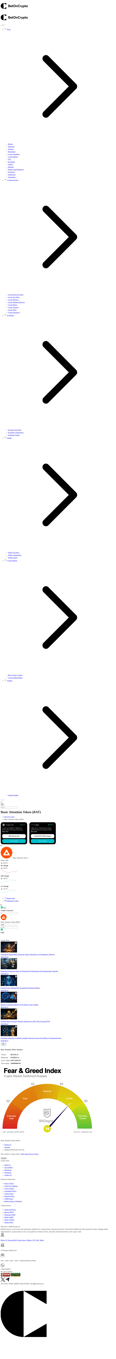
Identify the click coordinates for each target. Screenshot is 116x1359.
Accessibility (8, 1167)
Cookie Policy (9, 1194)
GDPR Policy (8, 1199)
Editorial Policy (9, 1196)
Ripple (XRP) (8, 1217)
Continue (3, 1158)
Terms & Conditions (11, 1186)
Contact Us (8, 1175)
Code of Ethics (9, 1188)
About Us (7, 1165)
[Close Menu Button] (3, 25)
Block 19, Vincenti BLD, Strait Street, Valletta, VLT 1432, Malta (22, 1240)
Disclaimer (8, 1172)
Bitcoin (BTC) (9, 1212)
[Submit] (2, 805)
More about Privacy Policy (30, 1154)
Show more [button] (5, 831)
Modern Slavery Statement (13, 1201)
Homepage (7, 1170)
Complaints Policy (10, 1191)
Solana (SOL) (8, 1222)
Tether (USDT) (9, 1220)
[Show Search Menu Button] (1, 25)
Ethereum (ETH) (9, 1215)
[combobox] (58, 806)
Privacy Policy (9, 1183)
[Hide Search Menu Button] (1, 802)
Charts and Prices (10, 1210)
